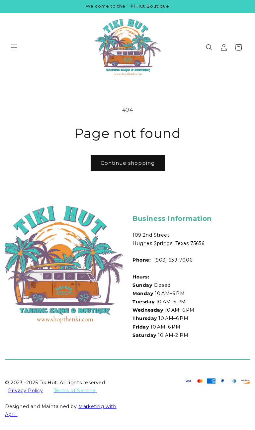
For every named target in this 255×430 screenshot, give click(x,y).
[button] (14, 47)
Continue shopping (128, 163)
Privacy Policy (25, 391)
